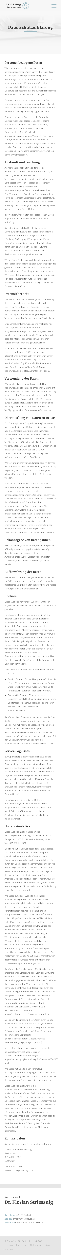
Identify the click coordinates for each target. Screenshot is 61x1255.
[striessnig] (25, 5)
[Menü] (52, 5)
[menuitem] (52, 5)
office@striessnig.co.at (23, 1218)
